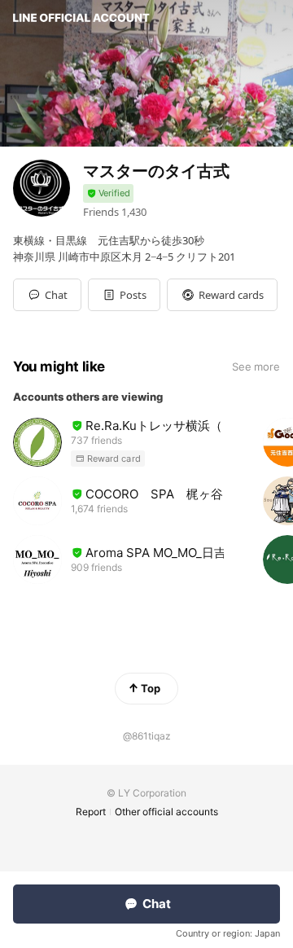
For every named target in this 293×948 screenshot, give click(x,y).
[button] (124, 295)
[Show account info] (108, 193)
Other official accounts (166, 811)
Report (91, 811)
